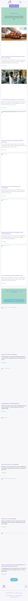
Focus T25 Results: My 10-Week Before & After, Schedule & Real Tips (13, 565)
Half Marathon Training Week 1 (10, 403)
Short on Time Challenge (8, 518)
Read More (3, 65)
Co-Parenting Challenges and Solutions (13, 99)
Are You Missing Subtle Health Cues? (12, 275)
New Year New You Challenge (9, 464)
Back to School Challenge (9, 354)
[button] (20, 2)
